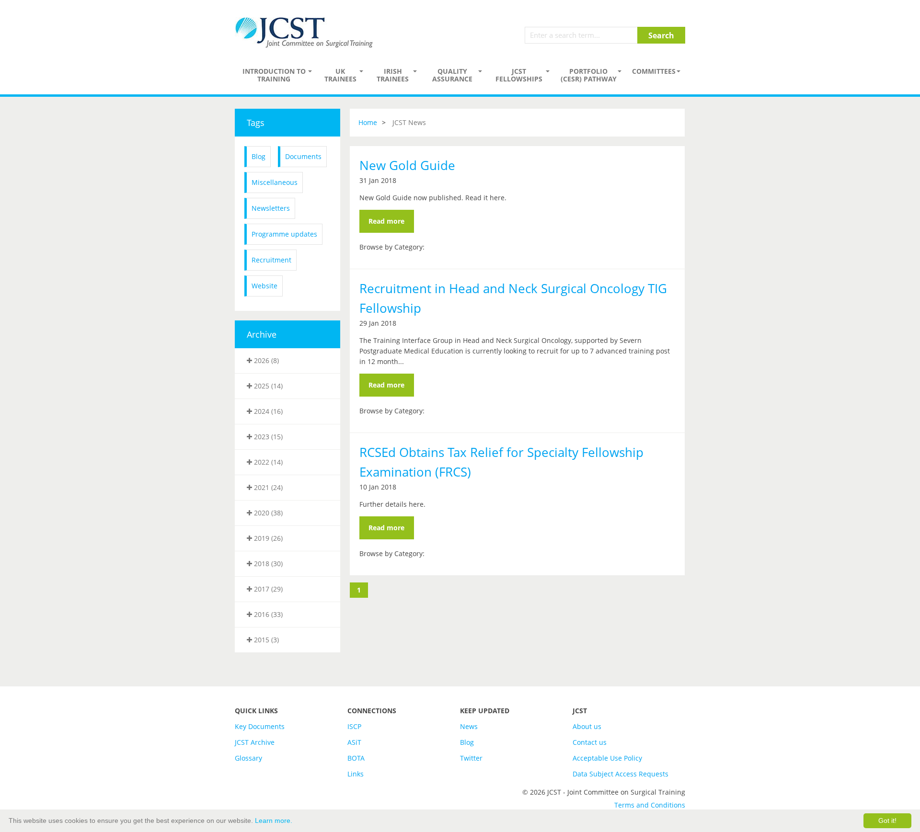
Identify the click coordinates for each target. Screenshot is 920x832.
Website (264, 285)
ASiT (354, 742)
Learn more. (273, 820)
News (469, 726)
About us (587, 726)
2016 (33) (267, 614)
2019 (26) (267, 538)
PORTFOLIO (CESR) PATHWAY (589, 75)
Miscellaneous (275, 182)
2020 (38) (267, 512)
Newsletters (271, 208)
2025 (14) (267, 385)
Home (367, 122)
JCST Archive (255, 742)
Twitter (471, 758)
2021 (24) (267, 487)
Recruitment (271, 259)
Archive (261, 334)
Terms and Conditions (649, 804)
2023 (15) (267, 436)
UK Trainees (340, 75)
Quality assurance (452, 75)
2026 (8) (265, 360)
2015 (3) (265, 639)
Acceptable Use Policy (607, 758)
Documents (303, 156)
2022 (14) (267, 462)
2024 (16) (267, 411)
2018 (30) (267, 563)
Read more (386, 221)
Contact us (590, 742)
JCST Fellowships (518, 75)
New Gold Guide (407, 165)
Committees (654, 71)
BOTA (356, 758)
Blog (258, 156)
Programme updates (284, 234)
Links (355, 773)
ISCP (354, 726)
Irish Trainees (393, 75)
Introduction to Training (274, 75)
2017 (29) (267, 588)
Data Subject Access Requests (620, 773)
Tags (255, 122)
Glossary (248, 758)
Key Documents (260, 726)
